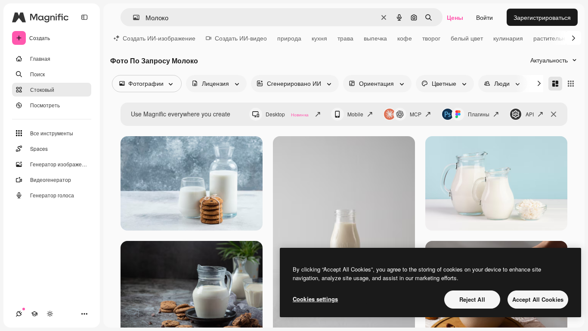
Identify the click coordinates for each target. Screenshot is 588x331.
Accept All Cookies (537, 299)
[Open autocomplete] (133, 17)
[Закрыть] (553, 114)
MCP (415, 114)
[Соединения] (19, 314)
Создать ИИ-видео (241, 38)
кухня (319, 38)
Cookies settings (315, 299)
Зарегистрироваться (542, 17)
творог (431, 38)
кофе (404, 38)
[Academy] (34, 314)
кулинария (508, 38)
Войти (484, 17)
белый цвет (467, 38)
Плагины (478, 114)
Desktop (287, 114)
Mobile (355, 114)
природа (289, 38)
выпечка (375, 38)
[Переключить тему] (50, 314)
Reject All (472, 299)
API (530, 114)
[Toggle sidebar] (84, 17)
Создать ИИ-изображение (159, 38)
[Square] (571, 84)
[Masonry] (555, 84)
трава (345, 38)
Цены (455, 17)
